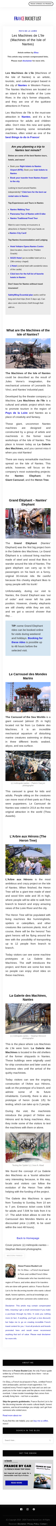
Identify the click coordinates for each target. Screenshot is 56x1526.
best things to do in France (22, 137)
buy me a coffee (41, 1421)
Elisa (36, 52)
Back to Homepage (28, 1238)
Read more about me (12, 1415)
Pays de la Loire (28, 31)
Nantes (22, 85)
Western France (15, 1255)
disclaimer (27, 61)
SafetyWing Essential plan (20, 295)
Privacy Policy (33, 1524)
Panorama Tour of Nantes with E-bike (28, 214)
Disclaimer (22, 1524)
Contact (43, 1524)
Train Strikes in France (41, 4)
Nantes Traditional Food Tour (24, 218)
